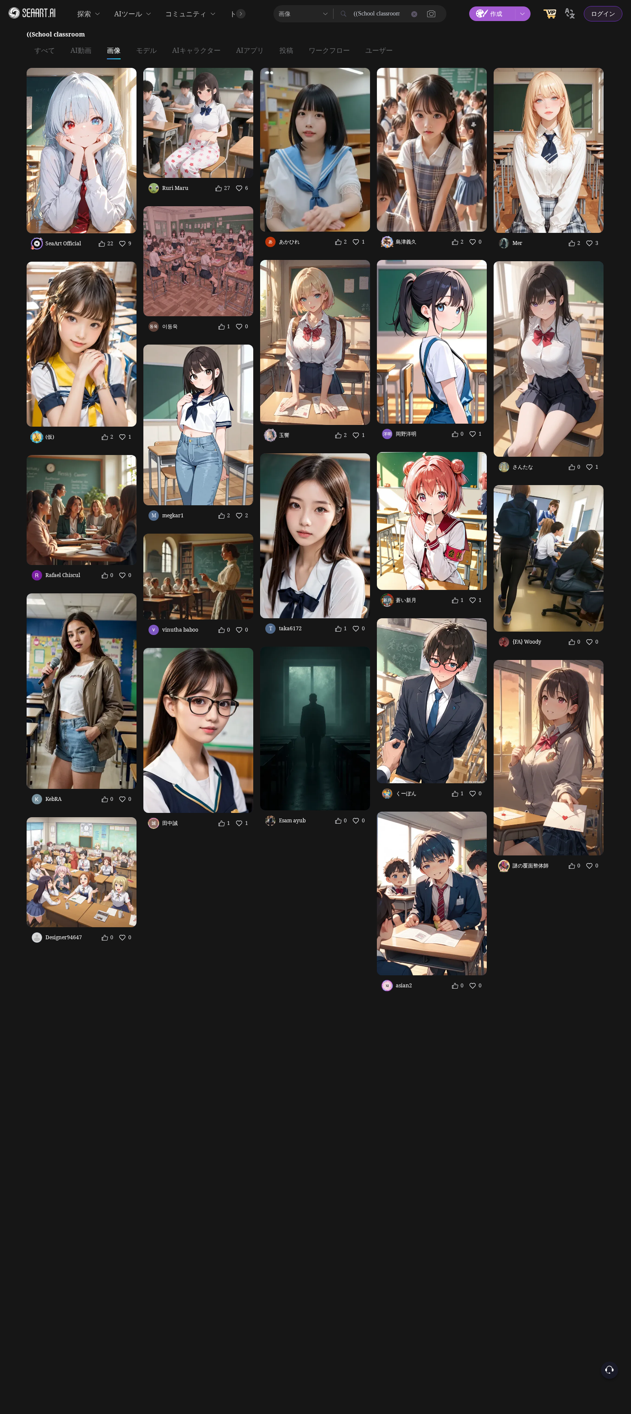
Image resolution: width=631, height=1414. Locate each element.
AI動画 (80, 50)
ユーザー (379, 50)
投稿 (286, 50)
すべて (44, 50)
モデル (146, 50)
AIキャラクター (196, 50)
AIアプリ (250, 50)
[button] (431, 13)
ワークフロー (329, 50)
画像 (114, 50)
